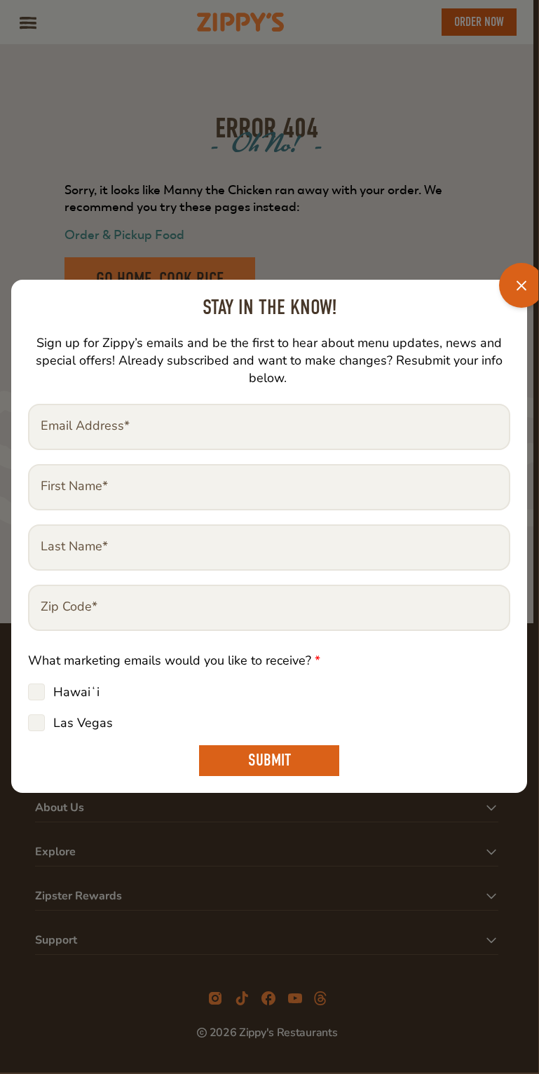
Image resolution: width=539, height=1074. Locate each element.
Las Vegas (83, 722)
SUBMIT (269, 760)
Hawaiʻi (76, 692)
